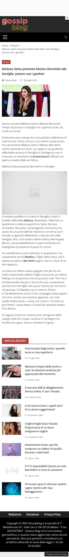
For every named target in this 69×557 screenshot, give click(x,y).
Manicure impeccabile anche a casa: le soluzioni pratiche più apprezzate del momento (43, 370)
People (6, 62)
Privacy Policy (52, 514)
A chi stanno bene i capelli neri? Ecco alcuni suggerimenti (44, 407)
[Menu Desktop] (5, 37)
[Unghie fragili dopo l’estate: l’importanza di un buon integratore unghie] (11, 428)
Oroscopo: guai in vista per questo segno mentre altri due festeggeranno (45, 487)
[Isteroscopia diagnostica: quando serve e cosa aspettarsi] (11, 353)
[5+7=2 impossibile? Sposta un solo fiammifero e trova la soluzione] (11, 470)
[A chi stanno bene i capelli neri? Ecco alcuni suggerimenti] (11, 410)
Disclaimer (32, 514)
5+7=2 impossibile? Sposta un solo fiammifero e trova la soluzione (45, 468)
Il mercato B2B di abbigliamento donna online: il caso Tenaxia (44, 389)
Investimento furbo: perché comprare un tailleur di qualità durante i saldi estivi (43, 448)
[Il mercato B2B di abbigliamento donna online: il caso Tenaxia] (11, 392)
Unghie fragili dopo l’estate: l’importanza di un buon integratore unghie (41, 427)
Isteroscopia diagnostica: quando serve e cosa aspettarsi (45, 350)
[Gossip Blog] (15, 24)
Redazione (15, 514)
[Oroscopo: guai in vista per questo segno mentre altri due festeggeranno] (11, 488)
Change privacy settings (56, 554)
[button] (66, 37)
